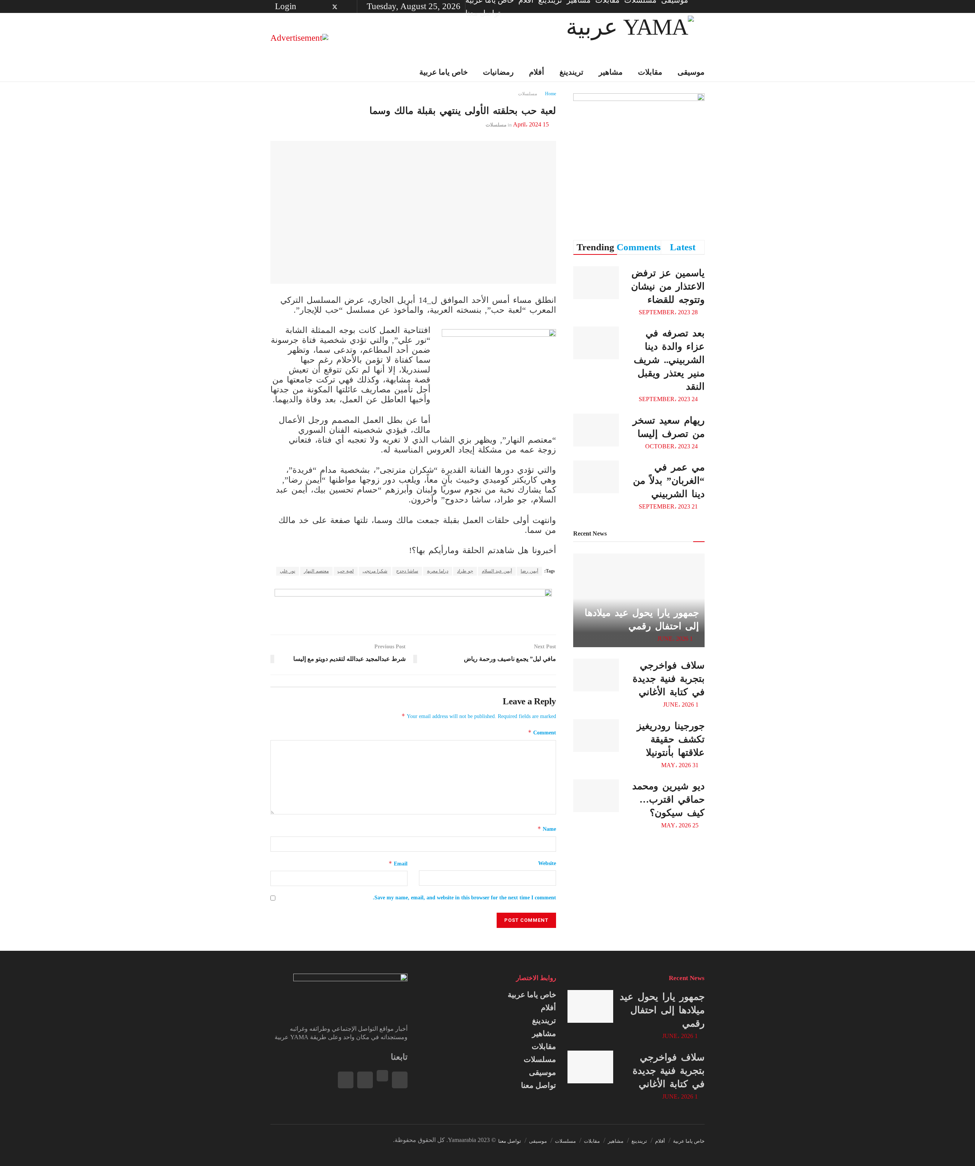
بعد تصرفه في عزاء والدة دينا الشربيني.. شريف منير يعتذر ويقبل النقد (669, 360)
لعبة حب (345, 571)
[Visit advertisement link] (299, 37)
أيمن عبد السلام (497, 571)
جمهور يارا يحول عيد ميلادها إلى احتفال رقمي (662, 1010)
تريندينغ (571, 72)
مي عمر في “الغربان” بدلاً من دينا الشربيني (669, 480)
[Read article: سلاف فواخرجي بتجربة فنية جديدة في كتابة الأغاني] (596, 675)
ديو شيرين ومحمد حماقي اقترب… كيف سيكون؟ (668, 799)
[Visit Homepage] (630, 38)
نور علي (287, 571)
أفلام (536, 72)
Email (398, 863)
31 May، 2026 (680, 765)
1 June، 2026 (675, 638)
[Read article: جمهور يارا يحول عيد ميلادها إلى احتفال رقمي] (590, 1006)
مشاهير (611, 72)
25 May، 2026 (680, 825)
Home (550, 93)
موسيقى (691, 72)
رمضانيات (498, 72)
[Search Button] (273, 72)
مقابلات (650, 72)
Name (546, 828)
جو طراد (465, 571)
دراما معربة (437, 571)
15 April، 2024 (531, 124)
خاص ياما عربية (443, 72)
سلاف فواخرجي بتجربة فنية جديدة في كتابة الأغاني (669, 678)
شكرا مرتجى (375, 571)
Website (547, 863)
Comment (542, 732)
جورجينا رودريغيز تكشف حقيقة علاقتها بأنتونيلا (671, 739)
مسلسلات (527, 93)
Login (287, 6)
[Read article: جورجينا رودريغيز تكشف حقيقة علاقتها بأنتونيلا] (596, 735)
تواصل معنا (482, 13)
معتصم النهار (316, 571)
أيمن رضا (529, 571)
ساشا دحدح (407, 571)
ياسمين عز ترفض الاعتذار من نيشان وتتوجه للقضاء (668, 286)
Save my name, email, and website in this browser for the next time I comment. (464, 897)
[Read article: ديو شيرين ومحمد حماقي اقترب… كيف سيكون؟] (596, 795)
